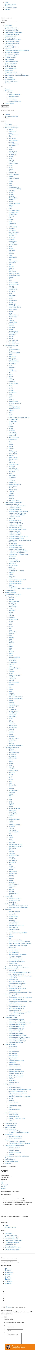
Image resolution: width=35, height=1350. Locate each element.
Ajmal (10, 567)
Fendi (10, 207)
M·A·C (10, 264)
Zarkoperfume (13, 740)
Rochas (11, 302)
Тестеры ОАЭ (9, 45)
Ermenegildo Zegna (14, 407)
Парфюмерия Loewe (15, 522)
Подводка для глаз (14, 929)
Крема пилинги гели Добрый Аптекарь (20, 943)
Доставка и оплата (10, 4)
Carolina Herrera (13, 164)
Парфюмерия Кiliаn (14, 531)
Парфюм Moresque (14, 562)
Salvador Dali (12, 304)
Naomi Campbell (13, 282)
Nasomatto (12, 466)
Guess (10, 221)
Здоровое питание (10, 66)
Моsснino (11, 702)
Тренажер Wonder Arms (16, 1073)
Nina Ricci (11, 286)
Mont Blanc (12, 462)
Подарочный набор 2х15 (16, 1042)
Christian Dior (12, 173)
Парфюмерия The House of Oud (18, 536)
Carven (11, 621)
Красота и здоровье (11, 68)
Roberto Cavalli (13, 300)
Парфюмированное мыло (16, 1060)
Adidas (10, 133)
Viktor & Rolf (12, 335)
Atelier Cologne (13, 607)
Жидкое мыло (13, 1059)
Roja (10, 720)
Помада (11, 931)
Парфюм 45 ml (13, 978)
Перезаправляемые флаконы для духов (17, 50)
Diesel (10, 183)
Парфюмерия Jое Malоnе (16, 538)
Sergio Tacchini (13, 309)
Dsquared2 (12, 191)
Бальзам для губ (13, 913)
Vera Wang (12, 327)
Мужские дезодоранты (15, 1138)
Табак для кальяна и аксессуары (14, 74)
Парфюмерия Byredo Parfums (17, 506)
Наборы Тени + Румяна (15, 958)
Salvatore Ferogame (14, 668)
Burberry (11, 156)
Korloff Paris (12, 569)
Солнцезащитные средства (17, 961)
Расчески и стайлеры (15, 1131)
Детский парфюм (10, 79)
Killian (10, 628)
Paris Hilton (12, 291)
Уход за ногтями (13, 1086)
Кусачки (11, 1098)
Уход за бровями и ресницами (17, 954)
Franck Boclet (12, 661)
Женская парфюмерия (11, 29)
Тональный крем (13, 951)
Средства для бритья (15, 1069)
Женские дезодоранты (15, 1136)
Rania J (11, 297)
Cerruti (10, 167)
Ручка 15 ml (12, 996)
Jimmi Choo (12, 237)
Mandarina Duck (13, 457)
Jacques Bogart (13, 434)
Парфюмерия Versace (15, 526)
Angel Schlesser (13, 140)
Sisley (10, 313)
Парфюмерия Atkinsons (16, 581)
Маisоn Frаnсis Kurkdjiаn (16, 697)
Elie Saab (11, 196)
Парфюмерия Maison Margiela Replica (20, 589)
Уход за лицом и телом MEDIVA (18, 933)
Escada (11, 201)
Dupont (11, 192)
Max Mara (11, 277)
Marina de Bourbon (14, 273)
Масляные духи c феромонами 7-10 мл (20, 992)
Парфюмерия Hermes (15, 509)
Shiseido (11, 311)
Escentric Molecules (14, 203)
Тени (10, 938)
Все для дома (9, 77)
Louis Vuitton (12, 263)
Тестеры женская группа (12, 43)
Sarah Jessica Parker (15, 308)
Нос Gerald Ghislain (14, 349)
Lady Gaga (12, 250)
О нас (6, 2)
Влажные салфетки (14, 1064)
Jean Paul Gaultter (14, 682)
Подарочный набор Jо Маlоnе (17, 1024)
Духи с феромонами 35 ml (16, 974)
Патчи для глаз (13, 963)
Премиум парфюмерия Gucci (17, 580)
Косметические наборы (15, 940)
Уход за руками (13, 1055)
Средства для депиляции (16, 1075)
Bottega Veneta (13, 151)
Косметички (12, 915)
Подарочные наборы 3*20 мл (17, 983)
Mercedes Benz (13, 459)
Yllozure (11, 336)
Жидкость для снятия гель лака (18, 1093)
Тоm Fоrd (11, 729)
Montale (11, 700)
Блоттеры (8, 83)
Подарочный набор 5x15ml (16, 1026)
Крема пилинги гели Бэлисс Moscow (19, 942)
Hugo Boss (12, 228)
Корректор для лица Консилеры (18, 945)
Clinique (11, 176)
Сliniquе (11, 351)
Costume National (14, 178)
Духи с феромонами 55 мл (16, 985)
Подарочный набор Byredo (16, 1019)
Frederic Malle (13, 544)
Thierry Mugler (13, 317)
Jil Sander (11, 236)
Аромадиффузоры (10, 38)
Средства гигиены (10, 57)
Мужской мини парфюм (12, 54)
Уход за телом (13, 1048)
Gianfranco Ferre (13, 212)
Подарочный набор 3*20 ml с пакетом (20, 1023)
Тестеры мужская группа (12, 41)
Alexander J (12, 598)
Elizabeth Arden (13, 198)
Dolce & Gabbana (14, 187)
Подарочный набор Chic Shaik (17, 1035)
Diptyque (11, 185)
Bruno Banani (12, 155)
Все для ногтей (9, 59)
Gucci (10, 218)
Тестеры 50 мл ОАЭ (14, 898)
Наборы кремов (13, 916)
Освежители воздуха (11, 63)
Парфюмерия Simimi (15, 508)
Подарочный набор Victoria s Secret (19, 1037)
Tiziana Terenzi (13, 542)
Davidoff (11, 182)
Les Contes (12, 558)
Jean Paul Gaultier (14, 232)
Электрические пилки (15, 1105)
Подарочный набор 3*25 (16, 1030)
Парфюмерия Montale (15, 547)
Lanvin (10, 255)
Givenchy (11, 216)
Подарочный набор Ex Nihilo (17, 1039)
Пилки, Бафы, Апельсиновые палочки (20, 1089)
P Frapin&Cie (12, 709)
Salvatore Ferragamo (15, 306)
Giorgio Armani (13, 214)
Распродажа (8, 25)
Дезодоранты (9, 70)
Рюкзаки (11, 1122)
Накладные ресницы (15, 949)
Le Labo (11, 574)
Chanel (11, 169)
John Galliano (12, 243)
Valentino (11, 326)
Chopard (11, 390)
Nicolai (10, 742)
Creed (10, 180)
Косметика (8, 48)
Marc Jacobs (12, 272)
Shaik (10, 625)
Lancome (11, 254)
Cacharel (11, 160)
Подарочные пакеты (11, 72)
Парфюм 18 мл (13, 979)
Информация (9, 91)
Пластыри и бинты (14, 1068)
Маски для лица (13, 927)
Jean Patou (12, 772)
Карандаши (12, 920)
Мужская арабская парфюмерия (18, 907)
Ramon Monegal (13, 560)
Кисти (10, 1111)
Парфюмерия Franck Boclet (17, 515)
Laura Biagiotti (13, 257)
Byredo (11, 129)
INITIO (10, 585)
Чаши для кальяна (14, 1150)
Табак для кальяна (14, 1147)
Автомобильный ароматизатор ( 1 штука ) (17, 75)
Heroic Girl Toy (13, 227)
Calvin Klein (12, 162)
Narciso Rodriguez (14, 284)
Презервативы (13, 1046)
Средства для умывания (16, 1077)
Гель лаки (11, 1104)
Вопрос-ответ (9, 6)
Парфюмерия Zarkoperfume (17, 553)
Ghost (10, 209)
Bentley (11, 369)
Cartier (10, 165)
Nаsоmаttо (12, 704)
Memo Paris (12, 576)
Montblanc (11, 634)
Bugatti (10, 374)
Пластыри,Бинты (13, 1050)
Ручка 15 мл (12, 970)
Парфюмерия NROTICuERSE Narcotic (20, 540)
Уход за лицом (13, 1053)
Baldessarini (12, 367)
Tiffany (10, 318)
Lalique (11, 252)
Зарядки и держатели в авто (17, 1118)
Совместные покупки (11, 7)
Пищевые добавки (10, 65)
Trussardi (11, 324)
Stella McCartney (13, 315)
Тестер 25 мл (12, 902)
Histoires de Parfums (14, 675)
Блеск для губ (13, 918)
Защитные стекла (14, 1116)
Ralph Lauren (12, 295)
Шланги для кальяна (15, 1152)
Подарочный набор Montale (17, 1021)
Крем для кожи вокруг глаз (16, 925)
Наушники (11, 1120)
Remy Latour (12, 477)
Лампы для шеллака (15, 1087)
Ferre (10, 416)
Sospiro (11, 578)
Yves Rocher (12, 342)
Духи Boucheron (13, 565)
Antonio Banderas (14, 144)
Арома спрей (12, 1080)
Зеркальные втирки (14, 1109)
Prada (10, 293)
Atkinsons (11, 637)
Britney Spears (13, 153)
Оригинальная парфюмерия (13, 32)
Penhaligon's (12, 563)
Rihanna (11, 299)
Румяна (11, 936)
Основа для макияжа (15, 956)
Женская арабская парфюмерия (18, 906)
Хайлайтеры (12, 947)
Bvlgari (10, 158)
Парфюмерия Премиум (12, 34)
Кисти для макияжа (14, 911)
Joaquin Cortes (13, 241)
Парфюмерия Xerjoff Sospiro (17, 549)
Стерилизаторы (13, 1102)
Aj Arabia (11, 599)
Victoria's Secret (13, 333)
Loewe (10, 259)
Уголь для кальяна (14, 1149)
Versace (11, 329)
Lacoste (11, 248)
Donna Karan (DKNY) (15, 189)
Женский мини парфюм (12, 52)
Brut (10, 372)
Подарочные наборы (11, 56)
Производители (9, 103)
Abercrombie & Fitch (14, 353)
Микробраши (12, 1062)
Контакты (7, 9)
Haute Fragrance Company (16, 571)
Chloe (10, 171)
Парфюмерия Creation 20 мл (17, 988)
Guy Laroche (12, 223)
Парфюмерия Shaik (14, 517)
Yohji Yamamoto (13, 340)
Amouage (11, 743)
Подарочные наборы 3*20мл (17, 1006)
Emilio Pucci (12, 200)
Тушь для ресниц (14, 952)
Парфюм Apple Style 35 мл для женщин (20, 976)
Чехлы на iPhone (13, 1114)
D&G (10, 644)
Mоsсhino (11, 266)
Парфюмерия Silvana (15, 535)
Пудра (10, 934)
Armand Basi (12, 146)
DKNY (10, 650)
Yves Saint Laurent (14, 344)
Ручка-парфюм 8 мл (14, 990)
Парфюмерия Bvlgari (15, 533)
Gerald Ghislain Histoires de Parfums (19, 417)
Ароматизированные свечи (13, 39)
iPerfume (11, 680)
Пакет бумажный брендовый (17, 1141)
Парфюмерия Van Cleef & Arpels (18, 511)
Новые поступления (11, 27)
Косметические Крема (15, 965)
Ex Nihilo (11, 205)
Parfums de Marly (14, 470)
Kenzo (10, 246)
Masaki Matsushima (14, 275)
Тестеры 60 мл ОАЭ (14, 900)
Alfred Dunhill (12, 356)
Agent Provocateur (14, 135)
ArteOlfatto (12, 518)
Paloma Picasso (13, 290)
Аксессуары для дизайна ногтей (18, 1091)
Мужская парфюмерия (11, 30)
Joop (10, 441)
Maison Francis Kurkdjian (16, 527)
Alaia (10, 137)
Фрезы (10, 1107)
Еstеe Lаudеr (12, 131)
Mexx (10, 281)
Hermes (11, 225)
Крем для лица (13, 924)
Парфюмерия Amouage (16, 545)
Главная (7, 89)
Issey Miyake (12, 230)
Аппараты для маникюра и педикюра (20, 1096)
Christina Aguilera (14, 174)
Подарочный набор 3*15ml (16, 1028)
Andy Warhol (12, 138)
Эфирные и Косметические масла (19, 1132)
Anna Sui (11, 142)
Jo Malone (11, 239)
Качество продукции (14, 94)
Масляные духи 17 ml (15, 987)
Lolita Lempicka (13, 261)
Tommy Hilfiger (13, 322)
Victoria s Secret (13, 331)
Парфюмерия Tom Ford (16, 524)
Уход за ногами (13, 1057)
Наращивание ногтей (15, 1095)
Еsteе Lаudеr (12, 659)
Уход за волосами (14, 1051)
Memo (10, 279)
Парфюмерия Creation (15, 583)
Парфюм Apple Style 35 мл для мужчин (20, 997)
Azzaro (10, 147)
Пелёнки (11, 1078)
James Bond (12, 435)
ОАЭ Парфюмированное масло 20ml (19, 972)
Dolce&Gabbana (13, 401)
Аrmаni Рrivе (12, 603)
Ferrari (10, 414)
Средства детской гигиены (16, 1071)
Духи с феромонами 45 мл (16, 981)
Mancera (11, 270)
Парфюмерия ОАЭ (10, 36)
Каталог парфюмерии (11, 81)
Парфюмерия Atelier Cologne (17, 513)
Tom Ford (11, 320)
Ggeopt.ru (9, 1307)
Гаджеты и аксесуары (11, 61)
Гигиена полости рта (15, 1066)
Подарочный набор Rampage (17, 1041)
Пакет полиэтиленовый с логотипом (19, 1143)
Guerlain (11, 219)
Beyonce (11, 149)
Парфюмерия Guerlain (15, 520)
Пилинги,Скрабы (13, 922)
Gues (10, 347)
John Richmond (13, 245)
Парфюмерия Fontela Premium (18, 529)
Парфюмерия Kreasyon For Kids (18, 551)
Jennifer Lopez (13, 234)
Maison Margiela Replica (16, 698)
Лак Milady (12, 1100)
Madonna (11, 268)
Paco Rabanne (13, 288)
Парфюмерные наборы (15, 1032)
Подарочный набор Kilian (16, 1033)
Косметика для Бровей (15, 960)
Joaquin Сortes (13, 439)
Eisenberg (11, 194)
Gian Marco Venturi (14, 210)
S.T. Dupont (12, 480)
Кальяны (11, 1154)
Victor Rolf (11, 498)
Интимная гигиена (14, 1082)
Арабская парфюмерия (12, 47)
